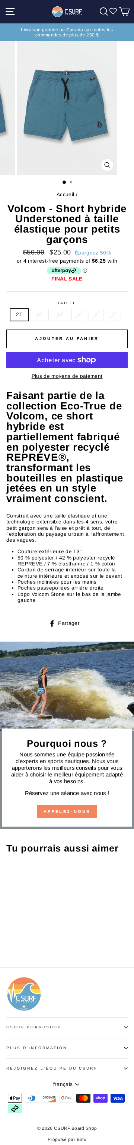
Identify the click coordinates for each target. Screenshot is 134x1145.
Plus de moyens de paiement (67, 376)
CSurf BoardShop (33, 1027)
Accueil (65, 194)
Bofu (81, 1139)
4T (60, 314)
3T (39, 314)
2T (19, 314)
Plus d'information (36, 1048)
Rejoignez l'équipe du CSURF (52, 1068)
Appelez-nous (67, 811)
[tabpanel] (67, 496)
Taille (67, 303)
